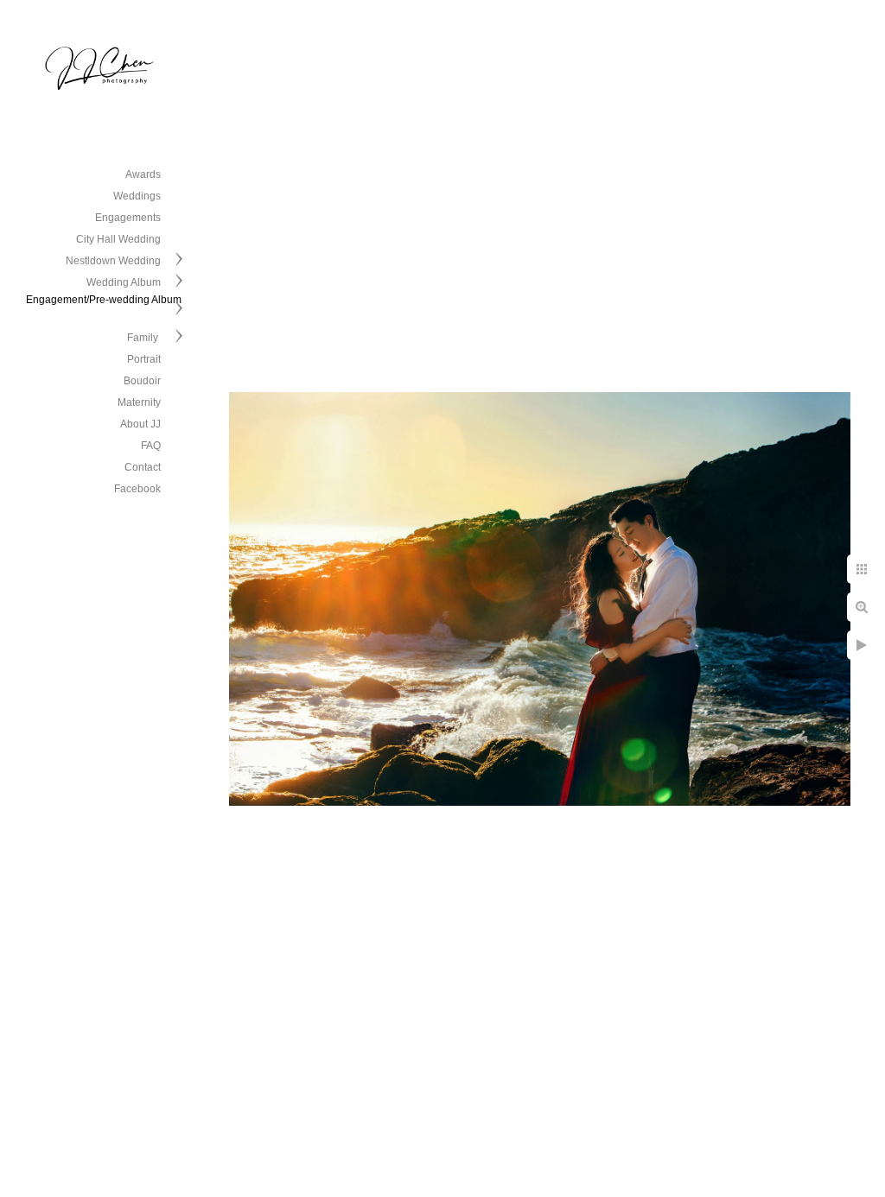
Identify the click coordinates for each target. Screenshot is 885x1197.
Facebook (137, 489)
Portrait (144, 359)
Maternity (139, 402)
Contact (142, 467)
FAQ (151, 446)
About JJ (140, 424)
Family (144, 338)
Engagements (128, 218)
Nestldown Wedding (113, 261)
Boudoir (142, 381)
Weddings (137, 196)
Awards (143, 174)
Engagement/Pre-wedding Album (103, 300)
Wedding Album (123, 282)
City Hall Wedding (118, 239)
